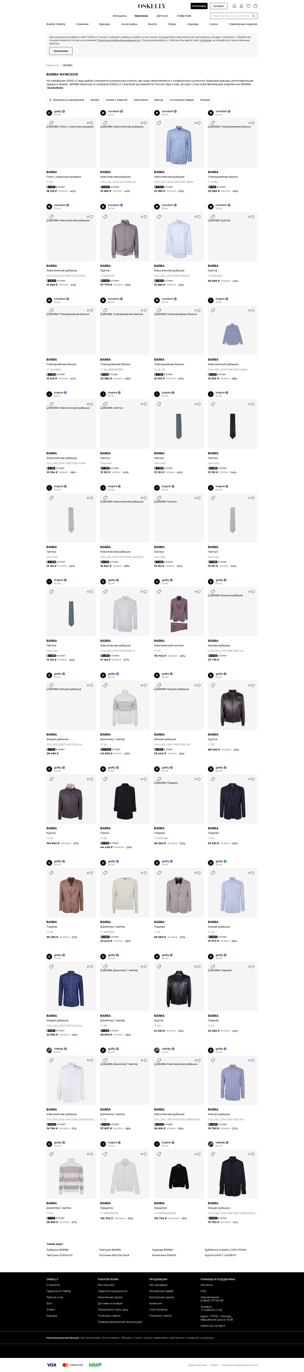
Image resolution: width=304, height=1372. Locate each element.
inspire (220, 298)
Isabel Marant (161, 1337)
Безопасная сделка (110, 1297)
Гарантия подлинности (112, 1291)
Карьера (51, 1315)
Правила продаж (197, 1365)
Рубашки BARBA (57, 1249)
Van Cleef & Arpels (90, 1337)
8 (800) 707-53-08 (212, 1300)
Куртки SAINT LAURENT (221, 1255)
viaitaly (58, 1048)
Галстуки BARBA (110, 1249)
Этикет (50, 1309)
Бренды (104, 24)
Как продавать (158, 1285)
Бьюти (152, 24)
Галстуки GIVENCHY (59, 1255)
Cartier (138, 1337)
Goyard (148, 1337)
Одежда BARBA (162, 1249)
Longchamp (207, 1337)
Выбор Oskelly (55, 24)
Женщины (119, 15)
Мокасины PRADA (164, 1255)
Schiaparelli (192, 1337)
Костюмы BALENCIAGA (114, 1255)
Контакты (207, 1285)
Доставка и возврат (110, 1303)
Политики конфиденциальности (118, 40)
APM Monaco (177, 1337)
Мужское (52, 65)
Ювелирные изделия (243, 24)
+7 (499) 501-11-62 (211, 1310)
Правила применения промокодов (120, 1321)
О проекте (53, 1285)
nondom (113, 111)
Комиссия (155, 1303)
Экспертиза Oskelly (161, 1291)
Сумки (213, 24)
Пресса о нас (54, 1297)
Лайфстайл (184, 15)
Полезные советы (109, 1315)
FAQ (203, 1291)
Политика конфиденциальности (240, 1365)
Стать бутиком (158, 1309)
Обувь (172, 24)
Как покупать (106, 1285)
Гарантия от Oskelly (58, 1291)
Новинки (82, 24)
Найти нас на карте (213, 1325)
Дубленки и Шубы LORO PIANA (225, 1249)
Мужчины (141, 15)
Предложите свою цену (113, 1309)
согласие (206, 40)
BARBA (51, 172)
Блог (49, 1303)
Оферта (214, 1365)
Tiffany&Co (126, 1337)
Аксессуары (129, 24)
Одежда (192, 24)
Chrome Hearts (110, 1337)
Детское (162, 15)
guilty (57, 111)
